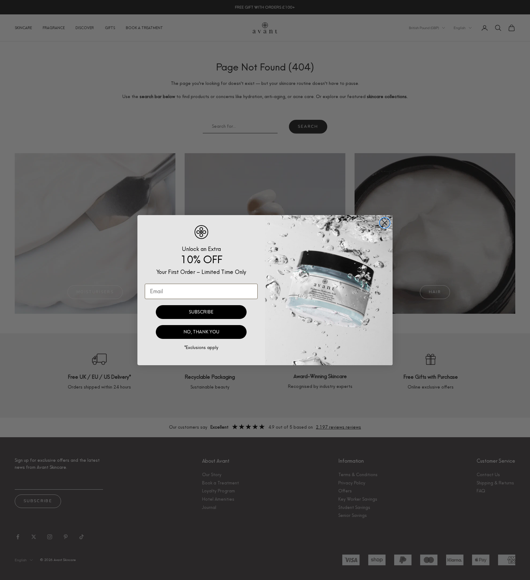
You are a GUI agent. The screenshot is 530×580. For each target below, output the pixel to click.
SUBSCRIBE (201, 312)
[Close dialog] (384, 223)
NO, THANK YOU (201, 332)
